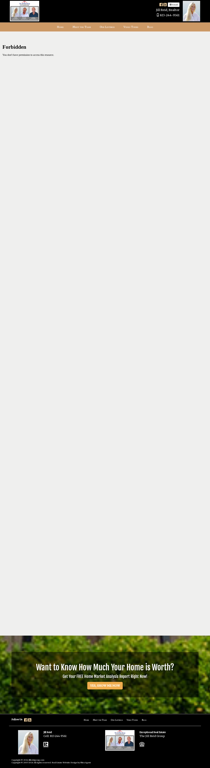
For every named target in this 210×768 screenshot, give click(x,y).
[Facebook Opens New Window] (161, 4)
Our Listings (117, 720)
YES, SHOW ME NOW (105, 685)
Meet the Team (100, 720)
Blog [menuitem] (150, 27)
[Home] (24, 10)
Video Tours (132, 720)
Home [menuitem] (60, 27)
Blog (144, 720)
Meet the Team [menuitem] (82, 27)
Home (86, 720)
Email (175, 4)
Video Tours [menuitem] (131, 27)
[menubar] (105, 27)
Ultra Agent (85, 762)
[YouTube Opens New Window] (165, 4)
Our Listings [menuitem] (107, 27)
